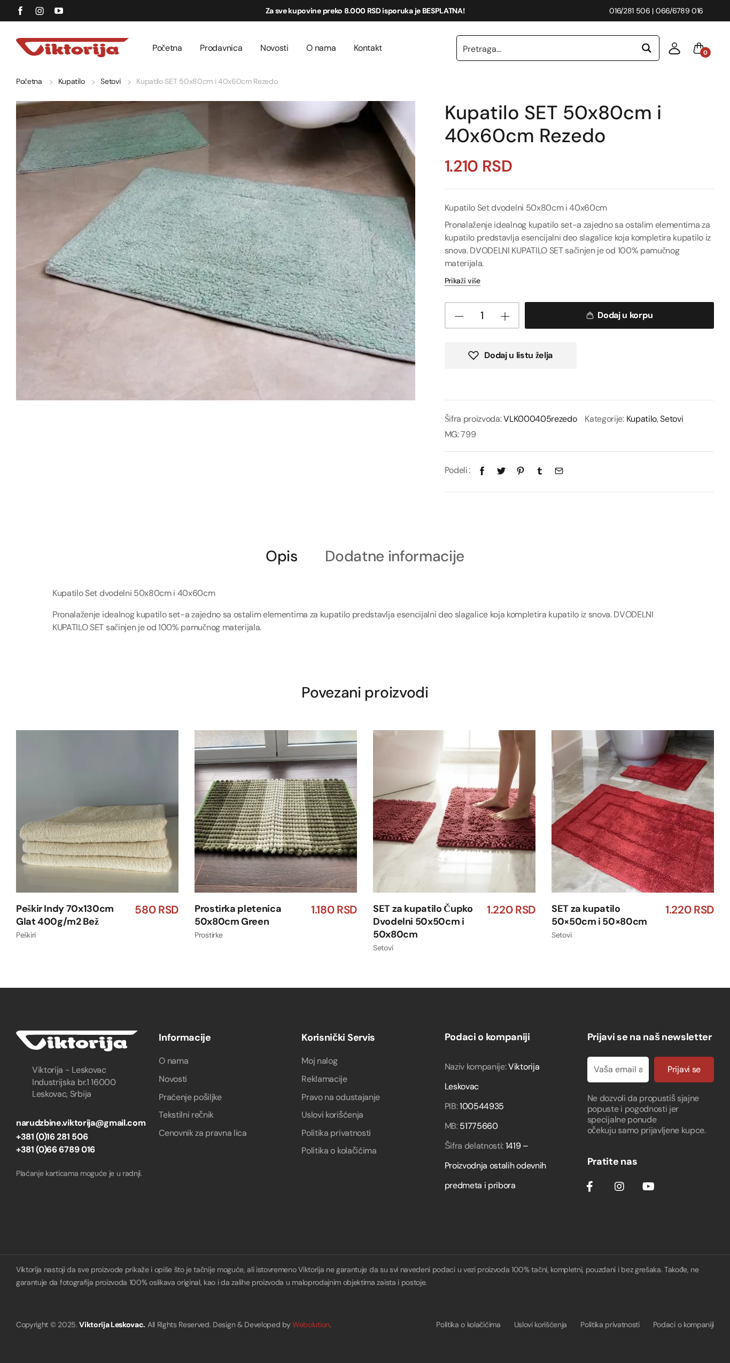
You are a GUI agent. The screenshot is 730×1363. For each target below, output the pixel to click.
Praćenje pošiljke (190, 1097)
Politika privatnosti (336, 1133)
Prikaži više (462, 280)
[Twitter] (501, 470)
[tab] (281, 555)
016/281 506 (629, 11)
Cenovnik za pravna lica (203, 1133)
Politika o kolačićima (338, 1150)
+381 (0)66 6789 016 (55, 1149)
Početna (167, 47)
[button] (674, 48)
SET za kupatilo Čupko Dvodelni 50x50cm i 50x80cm (422, 922)
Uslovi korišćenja (332, 1114)
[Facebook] (482, 470)
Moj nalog (319, 1060)
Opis (282, 556)
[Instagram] (618, 1186)
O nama (321, 47)
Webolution (311, 1324)
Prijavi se (684, 1069)
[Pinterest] (520, 470)
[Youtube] (648, 1186)
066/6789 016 (679, 11)
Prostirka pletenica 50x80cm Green (238, 915)
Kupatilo (71, 81)
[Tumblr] (539, 470)
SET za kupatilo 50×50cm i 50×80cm (599, 915)
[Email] (559, 470)
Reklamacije (324, 1079)
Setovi (110, 81)
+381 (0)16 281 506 (52, 1136)
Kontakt (368, 47)
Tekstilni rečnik (186, 1114)
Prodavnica (221, 47)
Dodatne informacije (394, 556)
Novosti (274, 47)
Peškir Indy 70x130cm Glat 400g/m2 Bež (65, 915)
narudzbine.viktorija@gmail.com (80, 1122)
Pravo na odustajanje (340, 1097)
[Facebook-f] (590, 1186)
